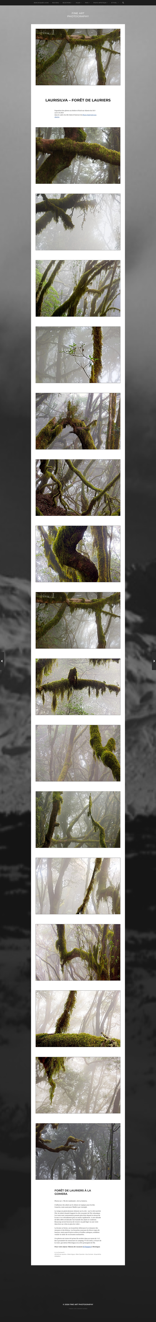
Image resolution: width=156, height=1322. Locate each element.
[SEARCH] (123, 3)
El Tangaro (87, 1247)
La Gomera (89, 1254)
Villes (78, 3)
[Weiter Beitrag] (154, 661)
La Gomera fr (60, 1252)
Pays (86, 3)
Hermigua (71, 1254)
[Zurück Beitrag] (2, 661)
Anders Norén (82, 1308)
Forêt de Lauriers (61, 1254)
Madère (57, 1256)
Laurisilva (98, 1254)
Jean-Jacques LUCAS (41, 3)
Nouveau (55, 3)
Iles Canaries (80, 1254)
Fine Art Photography (78, 15)
